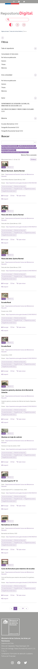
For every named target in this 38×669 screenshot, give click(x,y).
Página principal (5, 31)
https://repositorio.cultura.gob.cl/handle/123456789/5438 (21, 493)
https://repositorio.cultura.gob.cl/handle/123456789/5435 (21, 449)
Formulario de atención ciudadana (21, 654)
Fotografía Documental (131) (10, 127)
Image (3, 167)
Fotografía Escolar (18, 188)
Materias (4, 68)
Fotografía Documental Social (9, 191)
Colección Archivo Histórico (16, 31)
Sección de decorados (7, 186)
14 (23, 608)
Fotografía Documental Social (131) (12, 131)
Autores (3, 61)
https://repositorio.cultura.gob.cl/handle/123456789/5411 (21, 227)
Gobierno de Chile (7, 643)
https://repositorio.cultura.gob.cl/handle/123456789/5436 (21, 537)
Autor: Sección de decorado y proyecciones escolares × (15, 152)
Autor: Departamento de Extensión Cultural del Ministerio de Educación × (19, 147)
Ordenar (33, 159)
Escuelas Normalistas (7, 188)
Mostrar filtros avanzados (29, 155)
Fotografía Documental (29, 188)
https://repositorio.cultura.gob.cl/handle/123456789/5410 (21, 271)
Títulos (3, 64)
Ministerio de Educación (19, 186)
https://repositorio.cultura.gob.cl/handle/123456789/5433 (21, 406)
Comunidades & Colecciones (9, 54)
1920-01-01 (10, 167)
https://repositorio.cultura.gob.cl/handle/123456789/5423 (21, 314)
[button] (6, 38)
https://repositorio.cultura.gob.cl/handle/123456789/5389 (21, 183)
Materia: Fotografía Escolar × (8, 150)
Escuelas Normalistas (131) (9, 124)
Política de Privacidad (8, 656)
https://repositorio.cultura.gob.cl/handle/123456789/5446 (21, 582)
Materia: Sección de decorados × (27, 145)
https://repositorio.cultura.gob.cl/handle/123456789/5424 (21, 358)
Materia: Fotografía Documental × (10, 145)
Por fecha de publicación (8, 57)
